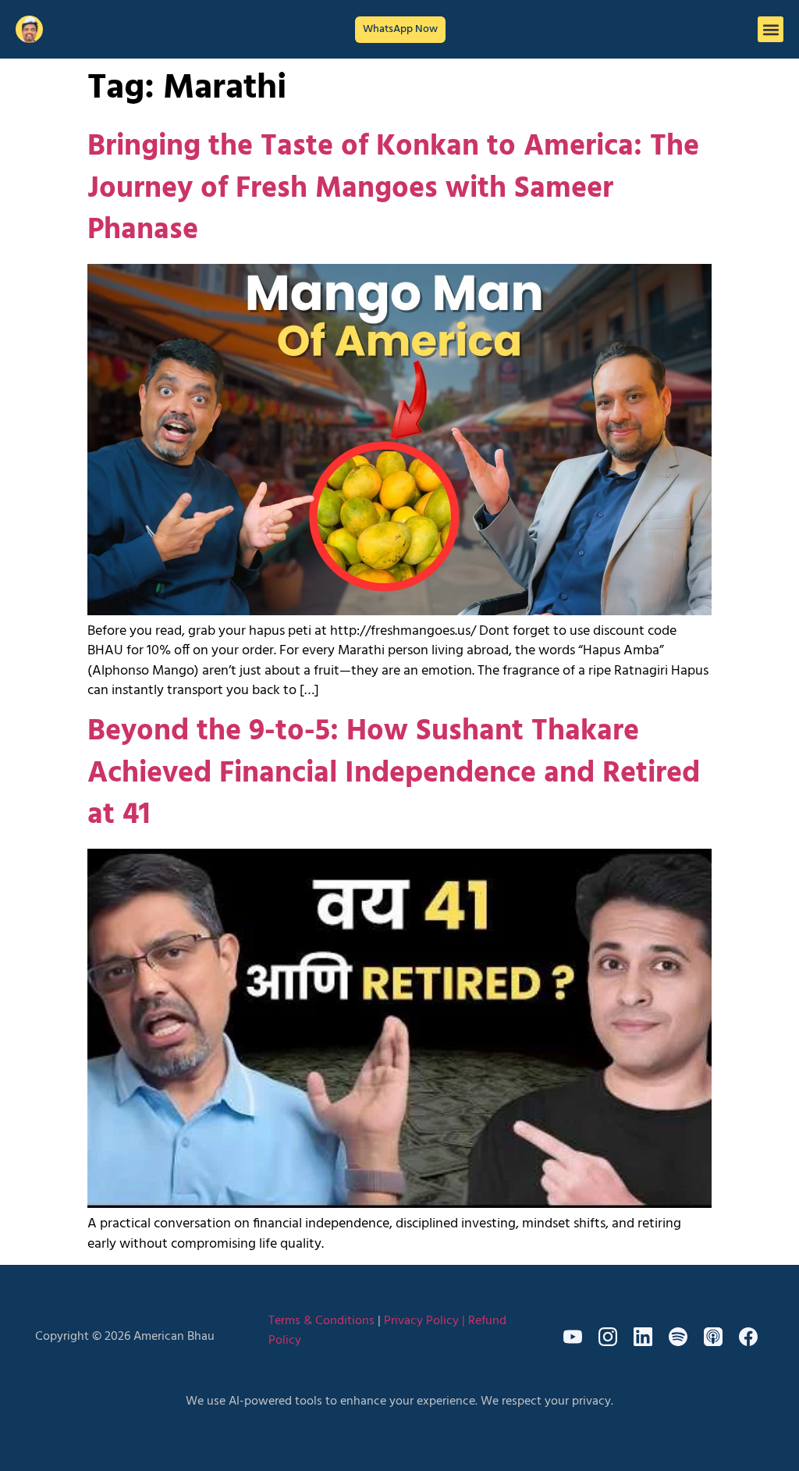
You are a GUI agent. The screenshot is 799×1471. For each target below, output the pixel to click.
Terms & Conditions (321, 1321)
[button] (770, 29)
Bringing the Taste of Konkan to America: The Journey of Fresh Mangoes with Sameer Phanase (393, 188)
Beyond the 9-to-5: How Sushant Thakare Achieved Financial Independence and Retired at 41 (393, 773)
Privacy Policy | (426, 1321)
